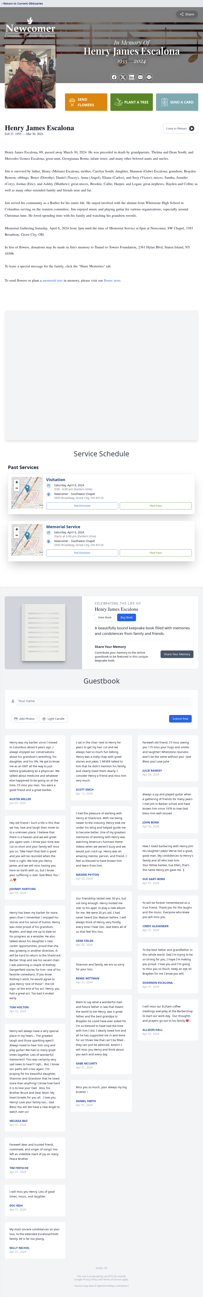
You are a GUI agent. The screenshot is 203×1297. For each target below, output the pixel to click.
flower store (112, 280)
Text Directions (82, 505)
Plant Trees (156, 505)
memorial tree (53, 280)
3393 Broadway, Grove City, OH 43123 (78, 498)
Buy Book (127, 617)
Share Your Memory (177, 654)
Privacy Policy (90, 1279)
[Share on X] (122, 77)
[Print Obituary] (149, 77)
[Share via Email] (140, 77)
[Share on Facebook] (114, 77)
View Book (104, 617)
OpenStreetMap (106, 1286)
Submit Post (180, 719)
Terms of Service (112, 1279)
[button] (27, 489)
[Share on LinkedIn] (131, 77)
